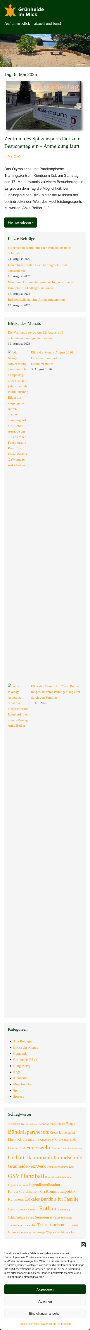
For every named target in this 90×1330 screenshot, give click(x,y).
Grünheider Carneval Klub (60, 1166)
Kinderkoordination (23, 1191)
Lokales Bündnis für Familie (51, 1199)
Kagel (17, 1072)
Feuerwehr (38, 1147)
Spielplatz (55, 1217)
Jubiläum (66, 1177)
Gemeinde (20, 1053)
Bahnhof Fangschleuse (51, 1123)
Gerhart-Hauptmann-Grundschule (45, 1157)
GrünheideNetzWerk (27, 1166)
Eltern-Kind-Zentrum (22, 1139)
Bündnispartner (25, 1132)
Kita (42, 1191)
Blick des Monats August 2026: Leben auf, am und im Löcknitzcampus (52, 358)
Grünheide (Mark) (25, 1060)
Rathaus (49, 1208)
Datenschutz (48, 1323)
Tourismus (57, 1224)
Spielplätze (66, 1217)
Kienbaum (20, 1078)
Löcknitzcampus (18, 1209)
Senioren (42, 1217)
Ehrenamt (67, 1132)
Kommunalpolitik (61, 1191)
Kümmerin (16, 1199)
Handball (32, 1175)
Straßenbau (29, 1225)
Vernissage (38, 1232)
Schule (30, 1217)
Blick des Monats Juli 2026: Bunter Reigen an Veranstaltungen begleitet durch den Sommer (55, 691)
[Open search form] (79, 23)
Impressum (64, 1323)
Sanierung (65, 1209)
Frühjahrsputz (75, 1148)
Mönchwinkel (22, 1084)
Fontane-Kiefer (59, 1148)
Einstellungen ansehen (45, 1313)
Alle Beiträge (22, 1041)
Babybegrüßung (29, 1124)
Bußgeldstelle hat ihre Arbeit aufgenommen (37, 299)
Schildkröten (16, 1217)
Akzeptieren (45, 1289)
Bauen (70, 1123)
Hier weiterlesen (19, 222)
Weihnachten (68, 1232)
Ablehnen (45, 1301)
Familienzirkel (16, 1148)
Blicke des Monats (26, 1047)
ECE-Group (50, 1132)
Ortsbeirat (33, 1209)
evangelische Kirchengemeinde (57, 1139)
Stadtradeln (15, 1225)
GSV (14, 1176)
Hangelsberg (22, 1066)
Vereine (27, 1232)
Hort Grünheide (53, 1177)
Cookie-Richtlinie (29, 1323)
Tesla (42, 1224)
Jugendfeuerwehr (18, 1185)
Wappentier (53, 1232)
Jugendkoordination (44, 1185)
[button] (83, 1245)
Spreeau (18, 1096)
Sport (17, 1090)
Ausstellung (14, 1123)
